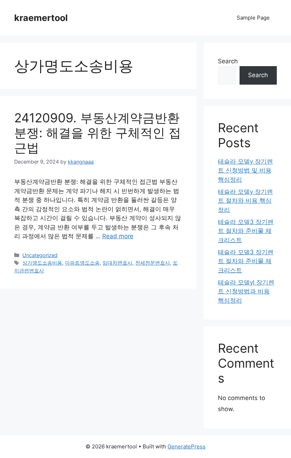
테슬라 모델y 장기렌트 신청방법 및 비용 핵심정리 (245, 170)
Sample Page (253, 17)
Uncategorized (39, 255)
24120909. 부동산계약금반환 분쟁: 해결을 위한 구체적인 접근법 (97, 132)
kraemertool (41, 17)
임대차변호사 (117, 263)
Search (228, 61)
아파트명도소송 (82, 263)
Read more (117, 236)
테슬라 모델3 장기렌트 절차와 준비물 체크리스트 (246, 231)
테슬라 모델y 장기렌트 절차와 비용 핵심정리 (245, 200)
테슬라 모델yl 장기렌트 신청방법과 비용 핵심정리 (246, 291)
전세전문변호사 (152, 263)
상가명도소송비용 (42, 263)
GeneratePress (186, 446)
